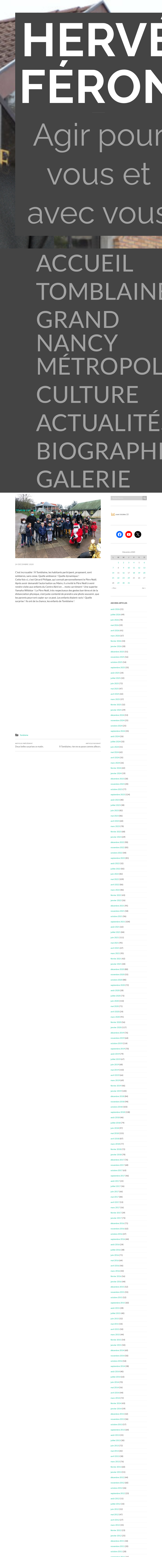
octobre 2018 (116, 1107)
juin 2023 (115, 810)
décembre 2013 (117, 1414)
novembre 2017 (117, 1165)
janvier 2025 (116, 710)
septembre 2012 (118, 1493)
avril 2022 (115, 884)
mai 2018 (115, 1133)
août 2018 (115, 1117)
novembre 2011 (117, 1546)
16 (124, 573)
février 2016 (116, 1276)
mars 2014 (115, 1398)
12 (139, 568)
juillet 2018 (115, 1122)
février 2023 (116, 831)
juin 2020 (115, 1001)
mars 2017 (115, 1207)
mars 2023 (115, 826)
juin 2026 (115, 620)
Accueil (85, 262)
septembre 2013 (118, 1429)
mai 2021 (115, 942)
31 (129, 583)
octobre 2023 (116, 789)
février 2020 (116, 1022)
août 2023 (115, 800)
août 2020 (115, 990)
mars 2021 (115, 953)
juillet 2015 (115, 1313)
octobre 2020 (116, 979)
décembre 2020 (117, 969)
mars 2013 (115, 1461)
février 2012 (116, 1530)
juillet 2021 (115, 932)
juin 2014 (115, 1382)
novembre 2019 (117, 1038)
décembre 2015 (117, 1286)
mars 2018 (115, 1144)
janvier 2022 (116, 900)
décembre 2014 (117, 1350)
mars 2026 (115, 635)
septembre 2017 (118, 1175)
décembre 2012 (117, 1477)
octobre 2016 (116, 1234)
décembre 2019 (117, 1032)
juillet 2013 (115, 1440)
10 (129, 568)
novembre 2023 (117, 784)
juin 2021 (115, 937)
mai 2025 (115, 688)
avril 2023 (115, 821)
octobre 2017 (116, 1170)
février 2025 (116, 704)
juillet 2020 (115, 995)
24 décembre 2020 (24, 564)
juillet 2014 (115, 1377)
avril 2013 (115, 1456)
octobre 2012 (116, 1488)
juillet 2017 (115, 1186)
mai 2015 (115, 1324)
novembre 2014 (117, 1355)
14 (113, 573)
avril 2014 (115, 1392)
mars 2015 (115, 1334)
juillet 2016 (115, 1249)
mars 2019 (115, 1080)
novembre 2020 (117, 974)
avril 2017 (115, 1202)
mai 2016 (115, 1260)
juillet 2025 (115, 678)
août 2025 (115, 672)
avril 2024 (115, 757)
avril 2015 (115, 1329)
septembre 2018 (118, 1112)
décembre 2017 (117, 1159)
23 (124, 578)
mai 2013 (115, 1451)
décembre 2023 (117, 778)
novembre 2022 (117, 847)
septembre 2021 (118, 921)
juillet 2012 (115, 1504)
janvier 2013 (116, 1472)
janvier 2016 (116, 1281)
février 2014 (116, 1403)
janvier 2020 (116, 1027)
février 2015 (116, 1339)
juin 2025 (115, 683)
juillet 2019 (115, 1059)
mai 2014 (115, 1387)
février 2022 (116, 895)
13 (144, 568)
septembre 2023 (118, 794)
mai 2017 (115, 1197)
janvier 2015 (116, 1345)
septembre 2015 (118, 1302)
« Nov (114, 588)
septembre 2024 (118, 731)
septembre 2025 (118, 667)
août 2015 (115, 1308)
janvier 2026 (116, 646)
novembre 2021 (117, 911)
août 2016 (115, 1244)
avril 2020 (115, 1011)
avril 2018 (115, 1138)
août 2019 (115, 1054)
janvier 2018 (116, 1154)
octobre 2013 (116, 1424)
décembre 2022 (117, 842)
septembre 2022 (118, 858)
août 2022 (115, 863)
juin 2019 (115, 1064)
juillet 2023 (115, 805)
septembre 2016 (118, 1239)
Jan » (144, 588)
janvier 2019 (116, 1091)
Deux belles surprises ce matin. (29, 745)
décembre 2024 (117, 715)
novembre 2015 (117, 1292)
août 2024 (115, 736)
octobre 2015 (116, 1297)
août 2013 (115, 1435)
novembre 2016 (117, 1228)
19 (139, 573)
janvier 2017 (116, 1218)
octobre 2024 (116, 725)
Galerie (83, 478)
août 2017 (115, 1181)
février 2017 (116, 1212)
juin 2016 (115, 1255)
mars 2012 (115, 1525)
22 (118, 578)
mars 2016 (115, 1271)
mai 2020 (115, 1006)
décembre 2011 (117, 1541)
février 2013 (116, 1467)
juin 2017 (115, 1191)
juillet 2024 (115, 741)
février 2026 (116, 641)
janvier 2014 (116, 1408)
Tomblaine (24, 735)
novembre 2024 (117, 720)
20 (144, 573)
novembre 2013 (117, 1419)
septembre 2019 (118, 1048)
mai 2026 (115, 625)
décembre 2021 (117, 905)
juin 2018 (115, 1128)
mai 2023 (115, 815)
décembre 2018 (117, 1096)
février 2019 (116, 1085)
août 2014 (115, 1371)
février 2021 (116, 958)
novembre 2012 (117, 1482)
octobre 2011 (116, 1551)
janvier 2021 (116, 964)
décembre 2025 (117, 651)
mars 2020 (115, 1017)
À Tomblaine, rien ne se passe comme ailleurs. (80, 745)
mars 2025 (115, 699)
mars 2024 (115, 763)
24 (129, 578)
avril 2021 (115, 948)
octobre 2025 (116, 662)
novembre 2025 (117, 657)
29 (118, 583)
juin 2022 (115, 874)
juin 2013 (115, 1445)
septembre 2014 (118, 1366)
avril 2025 (115, 694)
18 (134, 573)
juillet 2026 (115, 614)
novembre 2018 (117, 1101)
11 (134, 568)
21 (113, 578)
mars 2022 (115, 890)
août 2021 (115, 927)
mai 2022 (115, 879)
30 (124, 583)
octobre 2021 (116, 916)
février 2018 (116, 1149)
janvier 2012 (116, 1535)
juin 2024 (115, 747)
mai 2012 (115, 1514)
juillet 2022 (115, 868)
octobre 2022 (116, 852)
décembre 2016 (117, 1223)
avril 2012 (115, 1519)
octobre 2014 (116, 1361)
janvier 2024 (116, 773)
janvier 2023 (116, 837)
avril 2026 (115, 630)
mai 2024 (115, 752)
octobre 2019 (116, 1043)
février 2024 (116, 768)
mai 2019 (115, 1070)
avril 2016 (115, 1265)
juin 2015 (115, 1318)
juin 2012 (115, 1509)
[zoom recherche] (145, 498)
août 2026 (115, 609)
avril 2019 (115, 1075)
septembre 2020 (118, 985)
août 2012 (115, 1498)
